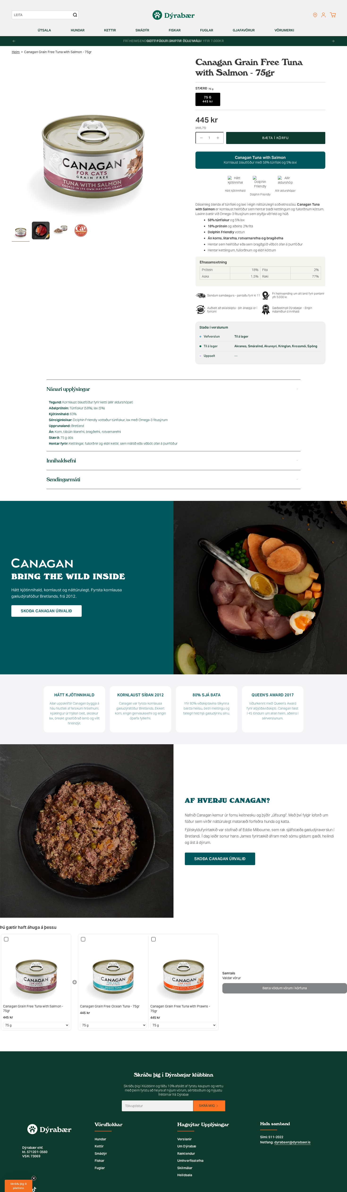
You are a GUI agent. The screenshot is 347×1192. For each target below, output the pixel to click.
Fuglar (100, 1168)
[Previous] (14, 41)
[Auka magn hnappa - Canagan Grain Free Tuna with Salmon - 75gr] (218, 138)
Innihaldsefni (61, 460)
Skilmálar (184, 1168)
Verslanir (184, 1139)
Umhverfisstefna (190, 1160)
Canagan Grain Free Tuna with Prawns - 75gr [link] (180, 1008)
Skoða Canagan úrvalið (46, 611)
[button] (46, 30)
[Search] (75, 15)
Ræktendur (186, 1153)
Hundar (100, 1139)
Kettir (99, 1146)
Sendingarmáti (63, 479)
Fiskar (100, 1160)
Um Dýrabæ (186, 1146)
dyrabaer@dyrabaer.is (292, 1142)
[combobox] (43, 15)
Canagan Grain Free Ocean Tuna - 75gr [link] (110, 1006)
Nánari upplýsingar (68, 389)
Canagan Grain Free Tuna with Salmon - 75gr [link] (33, 1008)
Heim (16, 52)
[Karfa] (333, 14)
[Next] (333, 41)
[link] (36, 969)
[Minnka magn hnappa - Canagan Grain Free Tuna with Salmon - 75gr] (201, 138)
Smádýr (101, 1153)
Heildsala (184, 1175)
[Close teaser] (33, 1178)
